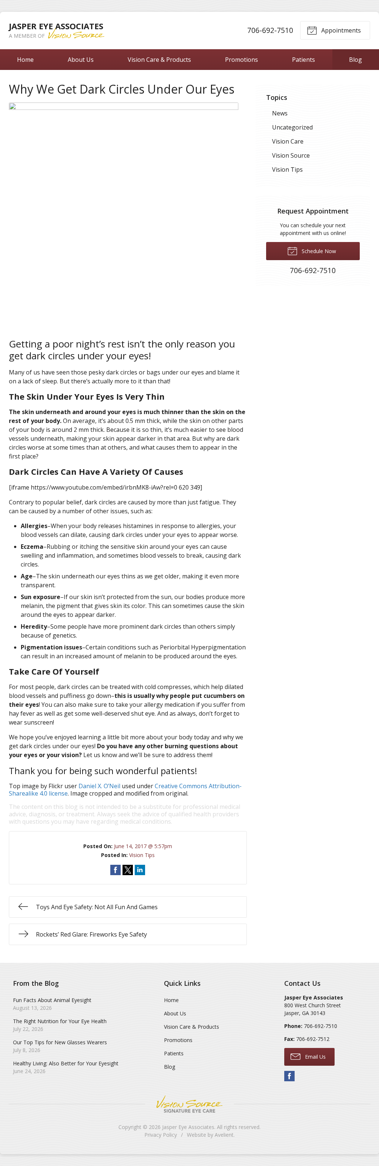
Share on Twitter (128, 870)
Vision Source (291, 155)
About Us (81, 60)
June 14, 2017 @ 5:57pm (143, 846)
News (280, 113)
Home (25, 60)
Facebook (289, 1076)
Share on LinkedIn (140, 870)
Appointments (340, 30)
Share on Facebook (115, 870)
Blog (355, 60)
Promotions (241, 60)
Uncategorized (292, 127)
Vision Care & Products (159, 60)
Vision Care (287, 141)
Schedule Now (318, 251)
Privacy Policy (160, 1134)
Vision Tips (142, 854)
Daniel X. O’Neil (99, 786)
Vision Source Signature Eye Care (189, 1104)
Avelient (224, 1134)
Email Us (314, 1056)
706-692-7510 (270, 30)
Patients (303, 60)
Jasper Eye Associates (188, 1126)
